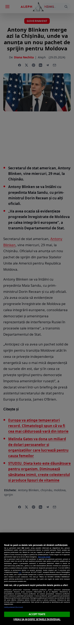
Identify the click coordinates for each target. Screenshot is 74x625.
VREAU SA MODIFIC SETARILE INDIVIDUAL (36, 619)
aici (20, 572)
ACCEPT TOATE (37, 614)
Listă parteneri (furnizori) (13, 607)
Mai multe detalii (44, 557)
